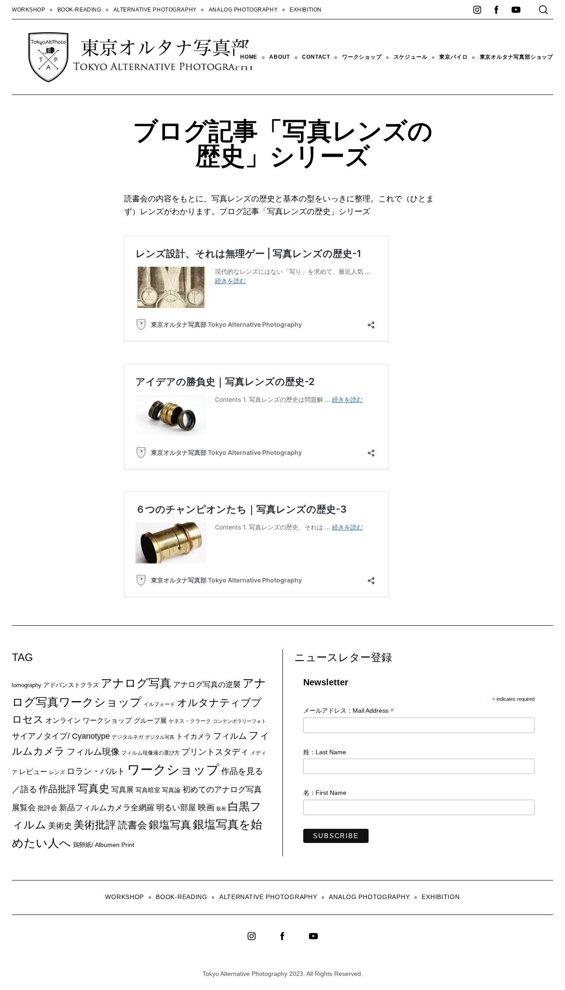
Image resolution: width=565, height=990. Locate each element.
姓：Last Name (324, 752)
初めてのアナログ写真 (222, 789)
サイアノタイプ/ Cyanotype (61, 736)
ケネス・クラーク (190, 721)
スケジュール (411, 57)
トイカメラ (193, 736)
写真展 (122, 790)
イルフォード (159, 704)
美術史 (60, 825)
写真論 (171, 790)
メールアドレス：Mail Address (348, 711)
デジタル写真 (159, 737)
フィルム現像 (93, 751)
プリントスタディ (215, 751)
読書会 (132, 825)
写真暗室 (148, 790)
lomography (26, 685)
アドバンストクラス (71, 684)
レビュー (33, 771)
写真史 (93, 788)
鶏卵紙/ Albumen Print (103, 844)
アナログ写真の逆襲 (207, 684)
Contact (316, 57)
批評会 (47, 808)
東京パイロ (453, 57)
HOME (248, 57)
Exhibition (306, 9)
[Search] (543, 9)
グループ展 (150, 720)
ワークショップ (362, 57)
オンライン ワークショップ (88, 720)
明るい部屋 (176, 807)
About (279, 57)
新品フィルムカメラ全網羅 (106, 807)
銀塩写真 (170, 825)
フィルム (230, 736)
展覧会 (24, 807)
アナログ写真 (136, 683)
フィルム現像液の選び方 (150, 753)
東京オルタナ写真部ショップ (516, 57)
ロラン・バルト (96, 771)
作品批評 (57, 789)
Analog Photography (243, 9)
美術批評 (95, 825)
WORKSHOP (28, 9)
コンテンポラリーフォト (239, 721)
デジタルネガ (127, 737)
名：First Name (325, 792)
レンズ (57, 772)
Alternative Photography (155, 9)
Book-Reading (79, 9)
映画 (206, 807)
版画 (221, 808)
